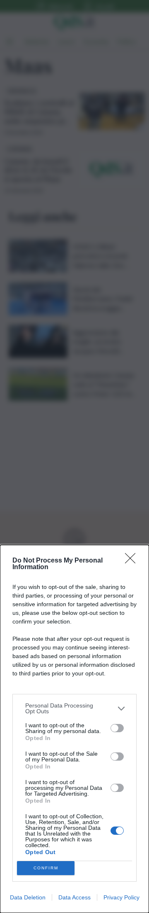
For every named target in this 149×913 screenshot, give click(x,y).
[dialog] (74, 729)
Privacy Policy (121, 897)
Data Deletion (28, 897)
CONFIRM (46, 868)
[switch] (117, 728)
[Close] (133, 561)
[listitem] (74, 708)
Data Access (74, 897)
